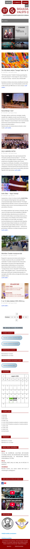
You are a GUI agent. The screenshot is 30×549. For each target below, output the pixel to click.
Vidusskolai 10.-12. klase (7, 355)
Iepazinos (9, 546)
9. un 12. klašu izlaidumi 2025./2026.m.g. (13, 301)
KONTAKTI (8, 2)
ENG (27, 5)
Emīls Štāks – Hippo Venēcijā (9, 193)
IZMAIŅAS (25, 2)
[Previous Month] (3, 376)
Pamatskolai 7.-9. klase (7, 353)
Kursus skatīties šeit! (9, 365)
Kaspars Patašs (13, 72)
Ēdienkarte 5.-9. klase (6, 440)
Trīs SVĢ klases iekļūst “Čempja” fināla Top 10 (14, 70)
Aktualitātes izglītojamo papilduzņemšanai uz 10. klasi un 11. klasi (21, 45)
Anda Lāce (12, 195)
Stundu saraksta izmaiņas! (10, 344)
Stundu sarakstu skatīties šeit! (11, 338)
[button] (24, 33)
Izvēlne (6, 20)
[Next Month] (26, 376)
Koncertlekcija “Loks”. (7, 111)
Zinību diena (6, 46)
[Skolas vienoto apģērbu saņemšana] (15, 34)
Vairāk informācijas (19, 546)
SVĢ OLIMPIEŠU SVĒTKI (8, 151)
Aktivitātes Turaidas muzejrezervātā (11, 253)
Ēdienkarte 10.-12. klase (7, 442)
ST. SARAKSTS (17, 2)
